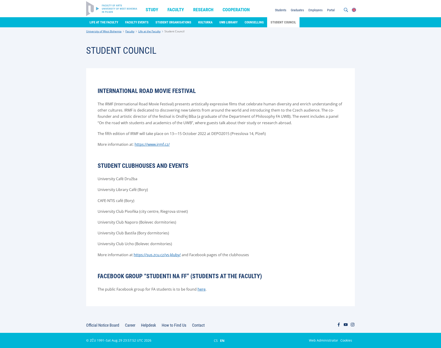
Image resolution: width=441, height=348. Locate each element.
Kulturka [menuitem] (205, 22)
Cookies (346, 340)
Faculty (129, 31)
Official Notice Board (102, 325)
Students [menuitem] (280, 10)
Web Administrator (323, 340)
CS (216, 340)
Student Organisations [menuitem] (173, 22)
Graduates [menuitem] (297, 10)
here (202, 289)
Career (130, 325)
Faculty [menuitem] (175, 9)
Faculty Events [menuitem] (137, 22)
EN (222, 340)
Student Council (174, 31)
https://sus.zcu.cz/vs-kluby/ (157, 254)
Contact (198, 325)
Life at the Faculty (149, 31)
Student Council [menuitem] (283, 22)
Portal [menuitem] (331, 10)
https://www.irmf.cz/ (152, 144)
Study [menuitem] (152, 9)
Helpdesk (148, 325)
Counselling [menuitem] (254, 22)
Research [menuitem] (203, 9)
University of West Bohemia (104, 31)
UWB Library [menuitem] (228, 22)
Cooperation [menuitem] (236, 9)
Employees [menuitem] (315, 10)
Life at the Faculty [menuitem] (104, 22)
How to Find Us (174, 325)
